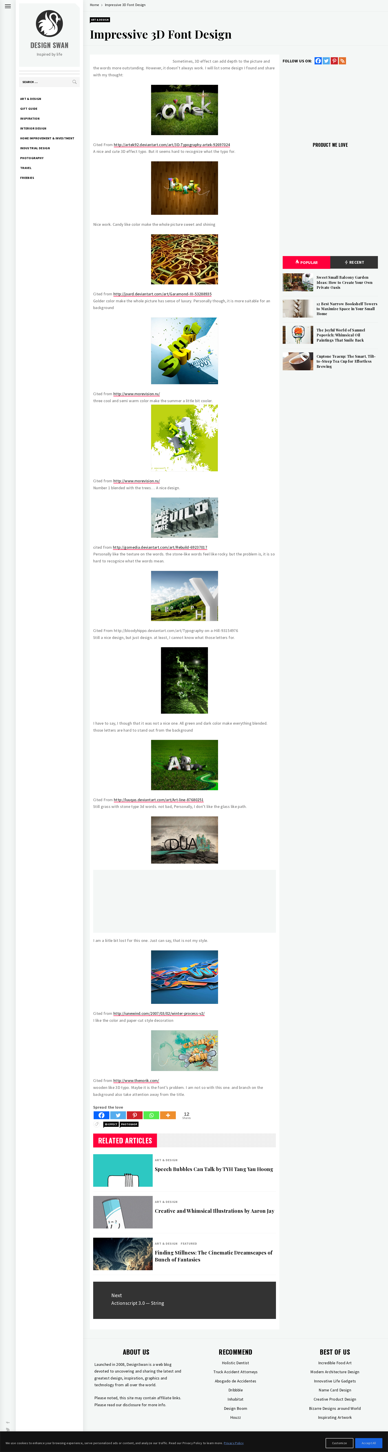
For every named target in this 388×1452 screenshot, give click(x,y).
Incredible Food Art (335, 1362)
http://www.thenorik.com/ (136, 1080)
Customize (339, 1443)
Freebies (27, 178)
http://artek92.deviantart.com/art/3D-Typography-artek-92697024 (172, 144)
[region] (194, 1441)
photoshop (129, 1124)
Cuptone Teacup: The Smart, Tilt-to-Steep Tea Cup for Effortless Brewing (346, 361)
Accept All (369, 1443)
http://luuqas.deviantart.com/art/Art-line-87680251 (159, 799)
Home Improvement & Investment (47, 138)
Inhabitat (235, 1399)
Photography (32, 158)
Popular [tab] (309, 262)
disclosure (132, 1404)
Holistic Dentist (235, 1362)
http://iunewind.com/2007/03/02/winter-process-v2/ (159, 1013)
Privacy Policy (234, 1443)
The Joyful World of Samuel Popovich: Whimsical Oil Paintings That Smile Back (341, 335)
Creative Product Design (335, 1399)
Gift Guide (28, 109)
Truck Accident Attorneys (235, 1371)
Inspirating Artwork (335, 1417)
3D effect (111, 1124)
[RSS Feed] (342, 60)
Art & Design (30, 99)
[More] (168, 1115)
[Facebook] (101, 1115)
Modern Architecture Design (334, 1371)
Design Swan (49, 45)
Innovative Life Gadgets (335, 1381)
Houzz (235, 1417)
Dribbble (235, 1390)
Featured (189, 1243)
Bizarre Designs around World (335, 1408)
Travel (25, 168)
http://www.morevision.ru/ (136, 393)
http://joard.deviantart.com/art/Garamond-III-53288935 (162, 293)
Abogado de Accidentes (235, 1381)
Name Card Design (335, 1390)
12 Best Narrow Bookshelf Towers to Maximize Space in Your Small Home (347, 308)
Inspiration (30, 118)
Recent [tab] (356, 262)
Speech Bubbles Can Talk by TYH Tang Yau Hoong (214, 1169)
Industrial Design (35, 148)
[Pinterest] (135, 1115)
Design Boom (235, 1408)
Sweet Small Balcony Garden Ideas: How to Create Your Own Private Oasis (345, 282)
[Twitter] (118, 1115)
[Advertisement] (184, 901)
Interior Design (33, 128)
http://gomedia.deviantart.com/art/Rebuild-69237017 (160, 547)
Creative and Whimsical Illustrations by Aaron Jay (215, 1210)
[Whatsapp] (151, 1115)
